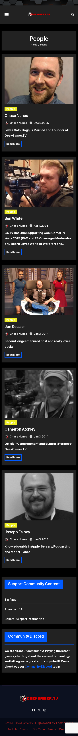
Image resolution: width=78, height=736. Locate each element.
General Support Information (24, 619)
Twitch (12, 729)
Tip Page (11, 599)
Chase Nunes (16, 115)
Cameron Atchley (20, 429)
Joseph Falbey (17, 532)
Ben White (13, 218)
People (10, 109)
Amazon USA (14, 609)
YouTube (39, 729)
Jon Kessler (15, 326)
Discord (25, 729)
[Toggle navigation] (6, 14)
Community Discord (38, 666)
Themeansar (64, 723)
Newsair (45, 723)
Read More (13, 143)
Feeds (52, 729)
